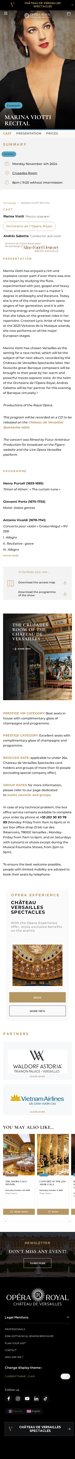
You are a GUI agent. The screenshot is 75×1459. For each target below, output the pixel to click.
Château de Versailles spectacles (42, 5)
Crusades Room (24, 173)
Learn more (37, 1076)
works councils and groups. (29, 795)
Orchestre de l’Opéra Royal (29, 226)
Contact (11, 1350)
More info (24, 649)
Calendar (69, 13)
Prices (52, 133)
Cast (7, 133)
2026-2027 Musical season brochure (29, 1336)
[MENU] (6, 13)
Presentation (28, 133)
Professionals (15, 1329)
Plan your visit (15, 1343)
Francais (17, 1411)
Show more (11, 555)
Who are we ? (14, 1357)
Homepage (9, 203)
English (36, 1411)
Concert (13, 105)
